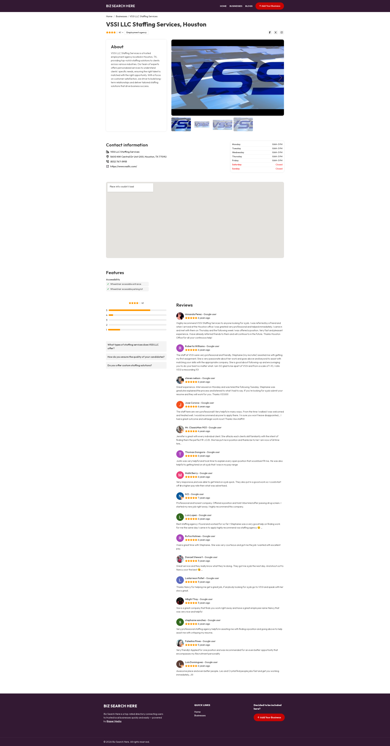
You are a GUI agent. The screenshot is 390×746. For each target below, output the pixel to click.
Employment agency (136, 32)
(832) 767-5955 (118, 161)
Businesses (236, 6)
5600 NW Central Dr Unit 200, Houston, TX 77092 (138, 156)
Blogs (248, 6)
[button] (280, 77)
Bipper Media (114, 721)
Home (223, 6)
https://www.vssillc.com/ (123, 166)
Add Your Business (270, 6)
